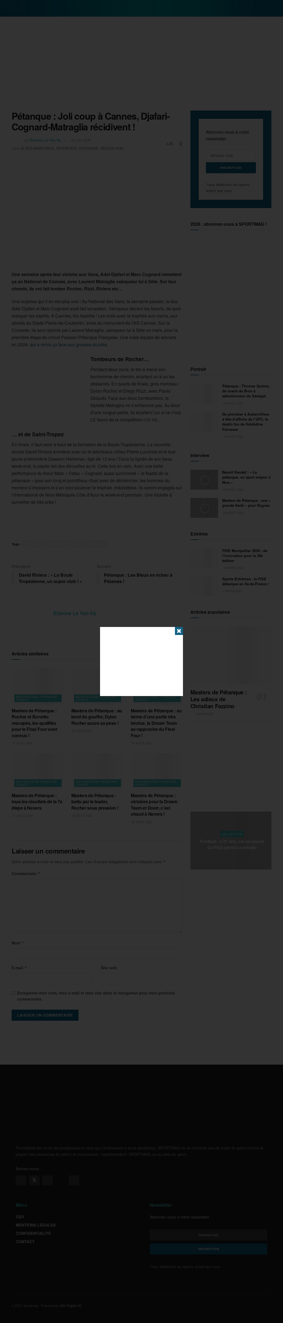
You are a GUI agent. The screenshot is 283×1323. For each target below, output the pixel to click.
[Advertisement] (141, 661)
